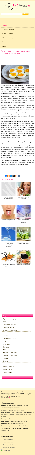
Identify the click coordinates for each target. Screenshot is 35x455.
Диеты (5, 322)
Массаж (5, 333)
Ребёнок (5, 350)
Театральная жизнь (9, 364)
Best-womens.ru (13, 397)
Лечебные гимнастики (10, 330)
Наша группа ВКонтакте (9, 447)
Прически (6, 347)
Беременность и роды (8, 29)
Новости (5, 336)
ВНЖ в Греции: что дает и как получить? (12, 423)
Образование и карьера (8, 38)
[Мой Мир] (11, 176)
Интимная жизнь (8, 327)
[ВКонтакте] (6, 176)
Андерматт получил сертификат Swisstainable (13, 426)
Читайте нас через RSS (8, 439)
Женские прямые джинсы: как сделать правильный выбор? (17, 412)
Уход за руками (7, 372)
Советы (4, 46)
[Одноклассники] (8, 176)
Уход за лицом (7, 369)
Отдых (5, 341)
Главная (4, 25)
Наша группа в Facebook (9, 445)
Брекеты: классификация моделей (10, 407)
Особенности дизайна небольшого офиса (12, 410)
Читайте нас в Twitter (8, 442)
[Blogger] (16, 176)
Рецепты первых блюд (10, 352)
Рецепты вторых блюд (10, 355)
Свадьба (5, 358)
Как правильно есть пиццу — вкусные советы (14, 421)
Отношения (5, 42)
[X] (14, 176)
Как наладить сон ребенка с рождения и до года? (14, 405)
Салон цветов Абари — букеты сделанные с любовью (16, 419)
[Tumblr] (19, 176)
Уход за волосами (8, 366)
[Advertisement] (18, 59)
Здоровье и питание (7, 33)
